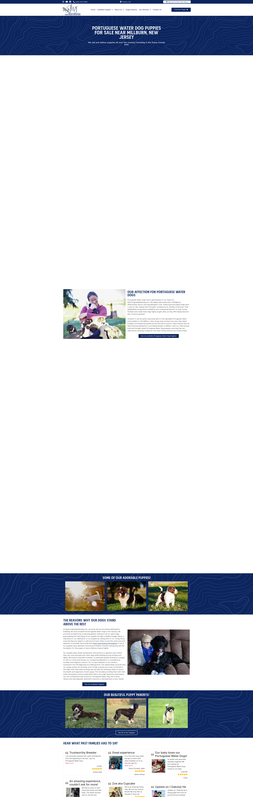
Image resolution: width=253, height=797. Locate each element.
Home (93, 10)
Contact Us (157, 10)
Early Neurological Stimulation (105, 643)
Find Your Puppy (180, 9)
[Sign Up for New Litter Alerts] (167, 1)
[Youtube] (67, 2)
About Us (118, 10)
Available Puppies (104, 10)
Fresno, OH (126, 2)
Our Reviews (144, 10)
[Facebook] (70, 2)
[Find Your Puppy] (187, 9)
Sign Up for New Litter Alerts (178, 2)
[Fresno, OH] (121, 2)
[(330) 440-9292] (74, 2)
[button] (69, 763)
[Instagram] (63, 2)
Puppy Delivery (131, 10)
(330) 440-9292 (81, 2)
